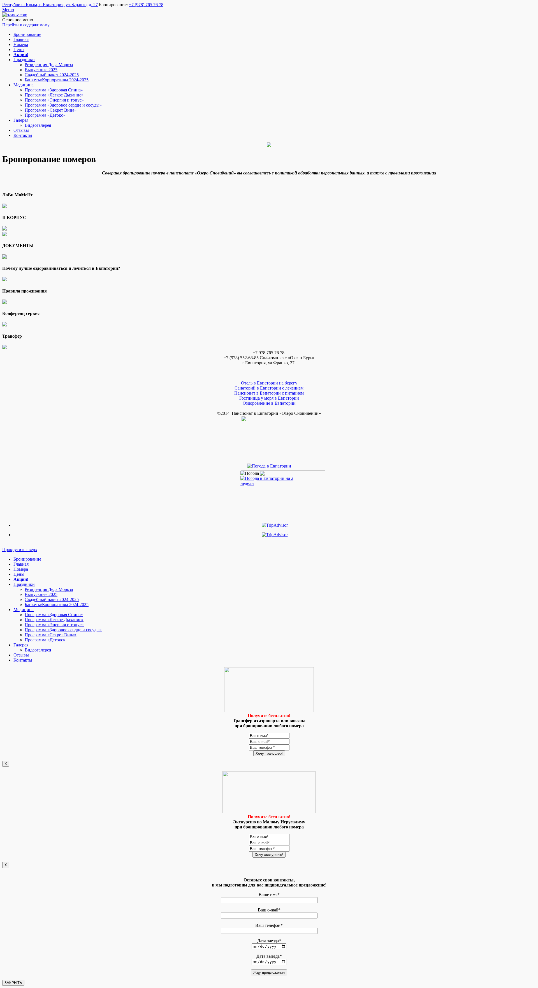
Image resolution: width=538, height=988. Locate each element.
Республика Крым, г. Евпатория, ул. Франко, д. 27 (50, 4)
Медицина (23, 84)
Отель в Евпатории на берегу (269, 383)
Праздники (24, 59)
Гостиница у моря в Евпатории (269, 398)
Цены (18, 49)
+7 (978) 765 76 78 (146, 4)
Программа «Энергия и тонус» (54, 100)
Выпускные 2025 (41, 69)
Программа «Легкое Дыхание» (54, 95)
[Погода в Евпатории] (269, 466)
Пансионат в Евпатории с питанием (269, 393)
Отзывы (21, 130)
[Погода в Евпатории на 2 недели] (269, 479)
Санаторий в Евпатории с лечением (269, 388)
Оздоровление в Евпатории (269, 403)
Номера (20, 44)
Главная (21, 39)
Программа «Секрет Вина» (50, 110)
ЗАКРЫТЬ (13, 983)
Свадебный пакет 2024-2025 (52, 74)
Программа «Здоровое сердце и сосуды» (63, 105)
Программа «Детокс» (45, 115)
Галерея (20, 120)
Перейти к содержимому (26, 24)
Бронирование (27, 34)
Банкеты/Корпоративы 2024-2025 (57, 79)
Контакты (22, 135)
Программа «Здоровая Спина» (54, 89)
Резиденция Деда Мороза (49, 64)
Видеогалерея (38, 125)
